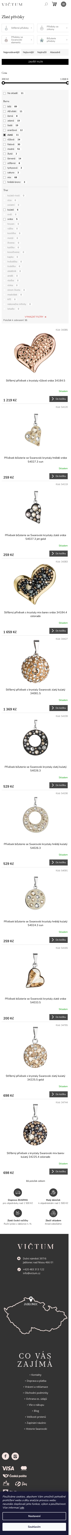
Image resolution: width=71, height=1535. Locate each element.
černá (12, 116)
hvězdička (14, 261)
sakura (13, 172)
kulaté (12, 209)
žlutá (12, 153)
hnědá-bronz (16, 182)
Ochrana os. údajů (36, 1398)
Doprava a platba (36, 1380)
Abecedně (55, 52)
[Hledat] (46, 4)
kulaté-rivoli (15, 195)
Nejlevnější (28, 52)
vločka (12, 280)
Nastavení (34, 1516)
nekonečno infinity (19, 304)
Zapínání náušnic (36, 1422)
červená (14, 158)
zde (22, 1507)
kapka (12, 257)
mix (12, 177)
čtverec (13, 242)
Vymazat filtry (34, 316)
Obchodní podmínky (36, 1392)
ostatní (13, 204)
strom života (16, 290)
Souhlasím (34, 1527)
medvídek (14, 294)
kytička (13, 247)
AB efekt (14, 111)
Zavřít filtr (35, 61)
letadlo (13, 308)
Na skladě (15, 93)
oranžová (15, 130)
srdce (12, 219)
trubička (13, 266)
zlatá (13, 134)
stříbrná (13, 163)
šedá (12, 125)
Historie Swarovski (36, 1428)
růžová (13, 139)
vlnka (12, 285)
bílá (12, 106)
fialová (13, 144)
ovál (11, 214)
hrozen (13, 224)
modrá (13, 149)
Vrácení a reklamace (36, 1386)
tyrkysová (14, 167)
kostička (13, 233)
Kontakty (36, 1374)
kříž (11, 299)
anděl (12, 275)
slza (11, 200)
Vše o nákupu (36, 1404)
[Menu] (63, 4)
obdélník (14, 271)
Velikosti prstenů (36, 1416)
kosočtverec (15, 252)
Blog (36, 1410)
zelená (13, 120)
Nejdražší (42, 52)
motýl (12, 238)
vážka (12, 228)
